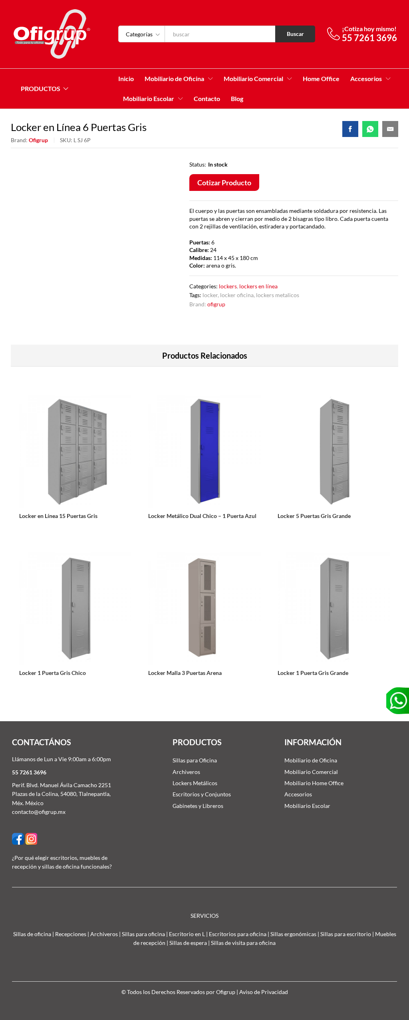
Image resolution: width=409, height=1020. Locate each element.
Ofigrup (38, 140)
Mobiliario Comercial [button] (253, 78)
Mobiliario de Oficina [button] (174, 78)
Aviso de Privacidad (263, 991)
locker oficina (237, 295)
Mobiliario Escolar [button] (148, 98)
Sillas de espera (188, 942)
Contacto (207, 98)
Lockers (228, 286)
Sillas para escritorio (345, 934)
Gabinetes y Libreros (198, 805)
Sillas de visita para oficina (243, 942)
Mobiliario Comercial (311, 771)
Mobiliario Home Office (313, 783)
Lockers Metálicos (195, 783)
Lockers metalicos (277, 295)
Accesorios (298, 794)
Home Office (321, 78)
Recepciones (70, 934)
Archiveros (186, 771)
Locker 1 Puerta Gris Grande (313, 672)
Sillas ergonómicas (293, 934)
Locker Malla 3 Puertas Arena (185, 672)
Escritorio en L (187, 934)
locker (210, 295)
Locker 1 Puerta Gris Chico (52, 672)
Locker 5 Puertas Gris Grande (314, 515)
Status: (197, 164)
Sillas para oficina (143, 934)
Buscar (295, 33)
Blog (237, 98)
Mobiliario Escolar (307, 805)
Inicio (126, 78)
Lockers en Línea (258, 286)
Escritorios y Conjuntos (202, 794)
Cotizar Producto (224, 182)
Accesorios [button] (366, 78)
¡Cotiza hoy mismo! (369, 28)
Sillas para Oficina (195, 760)
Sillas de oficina (32, 934)
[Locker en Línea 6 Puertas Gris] (350, 129)
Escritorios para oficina (237, 934)
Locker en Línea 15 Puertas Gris (58, 515)
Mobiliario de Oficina (310, 760)
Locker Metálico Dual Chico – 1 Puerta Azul (202, 515)
